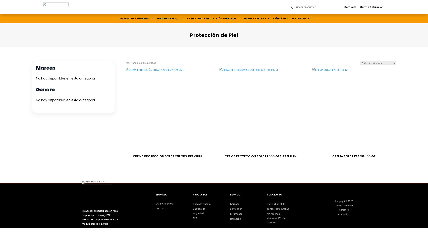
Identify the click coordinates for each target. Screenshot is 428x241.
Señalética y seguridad (289, 18)
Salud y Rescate (255, 18)
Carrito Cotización (371, 7)
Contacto (350, 7)
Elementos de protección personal (211, 18)
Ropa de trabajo (168, 18)
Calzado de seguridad (134, 18)
